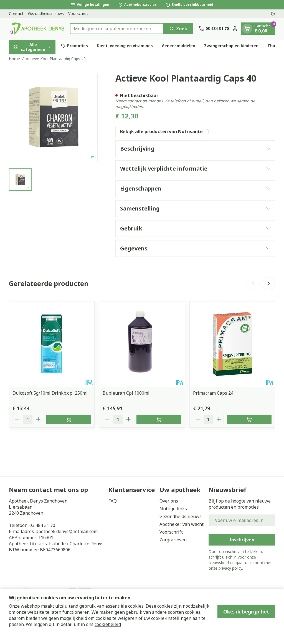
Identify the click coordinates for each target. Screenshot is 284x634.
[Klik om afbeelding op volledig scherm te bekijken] (53, 117)
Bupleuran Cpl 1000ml (126, 393)
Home (14, 58)
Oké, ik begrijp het (246, 611)
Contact (16, 13)
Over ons (168, 501)
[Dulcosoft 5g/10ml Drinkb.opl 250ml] (51, 344)
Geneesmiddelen (178, 45)
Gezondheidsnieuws (46, 13)
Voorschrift (78, 13)
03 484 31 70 (42, 525)
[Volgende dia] (268, 283)
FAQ (112, 501)
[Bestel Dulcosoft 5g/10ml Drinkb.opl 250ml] (68, 419)
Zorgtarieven (173, 540)
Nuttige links (173, 509)
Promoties (77, 45)
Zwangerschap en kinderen (231, 45)
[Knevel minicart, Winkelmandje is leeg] (247, 29)
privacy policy (230, 568)
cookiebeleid (108, 624)
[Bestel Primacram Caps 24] (249, 419)
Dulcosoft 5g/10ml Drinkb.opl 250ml (50, 393)
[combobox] (117, 28)
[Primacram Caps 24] (232, 344)
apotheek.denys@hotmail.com (67, 531)
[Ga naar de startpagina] (36, 28)
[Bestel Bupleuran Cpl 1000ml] (158, 419)
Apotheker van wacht (181, 524)
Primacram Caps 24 (213, 393)
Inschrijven (241, 540)
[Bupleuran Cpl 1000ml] (141, 344)
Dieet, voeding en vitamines (125, 45)
